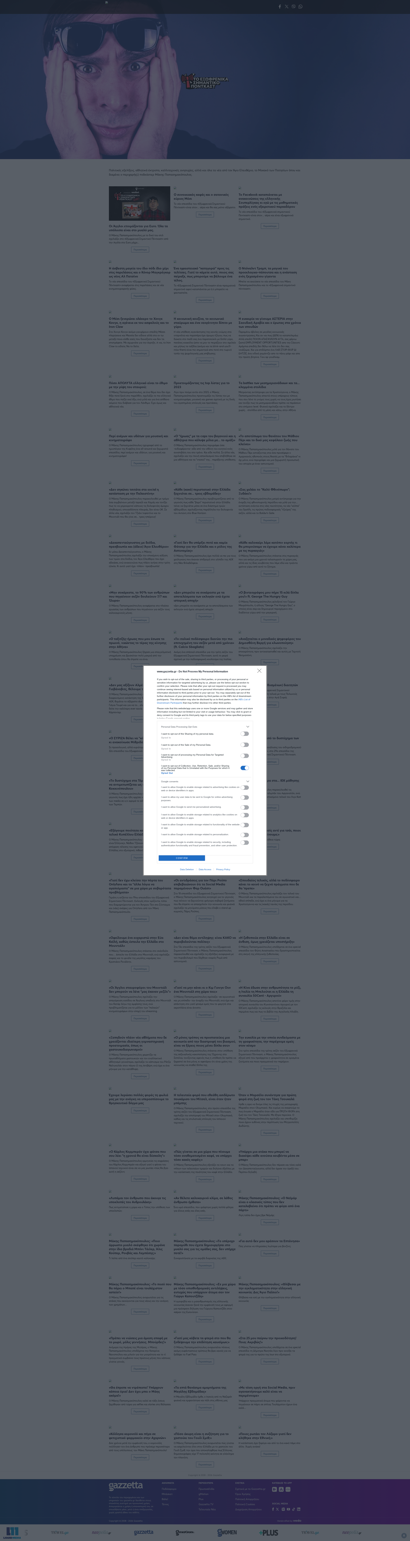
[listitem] (205, 726)
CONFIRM (182, 858)
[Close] (260, 672)
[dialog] (205, 770)
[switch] (245, 734)
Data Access (205, 869)
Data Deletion (187, 869)
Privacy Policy (223, 869)
